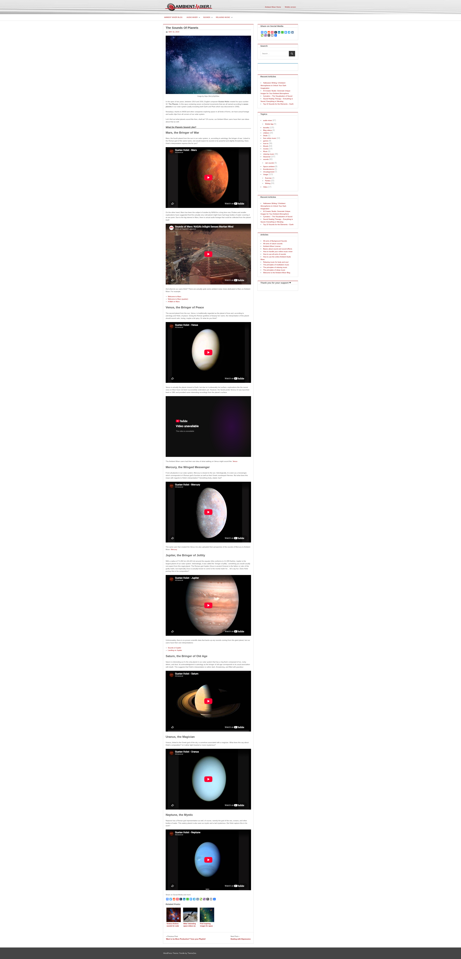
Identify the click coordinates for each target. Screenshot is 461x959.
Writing (267, 183)
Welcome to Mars (174, 296)
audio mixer (267, 120)
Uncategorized (268, 172)
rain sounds (269, 163)
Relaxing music (223, 17)
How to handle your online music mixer (278, 251)
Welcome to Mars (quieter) (178, 299)
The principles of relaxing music (275, 267)
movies (266, 149)
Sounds (206, 17)
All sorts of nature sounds (272, 244)
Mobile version (290, 7)
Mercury (174, 549)
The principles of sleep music (274, 270)
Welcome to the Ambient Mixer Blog (276, 273)
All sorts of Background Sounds (275, 241)
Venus (235, 461)
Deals (265, 135)
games (265, 141)
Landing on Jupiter (175, 650)
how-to (265, 143)
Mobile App (269, 124)
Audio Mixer (192, 17)
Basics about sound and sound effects (277, 249)
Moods (265, 146)
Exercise (268, 178)
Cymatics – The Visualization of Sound (277, 96)
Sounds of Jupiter (174, 648)
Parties (267, 181)
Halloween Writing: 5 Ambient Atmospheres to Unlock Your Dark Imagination (273, 85)
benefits (266, 128)
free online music (269, 138)
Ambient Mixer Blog (173, 17)
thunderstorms (268, 169)
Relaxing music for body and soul (275, 262)
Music (265, 151)
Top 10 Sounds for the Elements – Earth (278, 104)
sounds (266, 159)
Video (265, 187)
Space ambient (269, 166)
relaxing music (268, 154)
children (266, 133)
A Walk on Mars (174, 302)
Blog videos (267, 130)
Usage (265, 174)
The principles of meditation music (276, 265)
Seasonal (266, 157)
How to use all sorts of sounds (274, 254)
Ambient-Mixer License (272, 246)
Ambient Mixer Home (273, 7)
